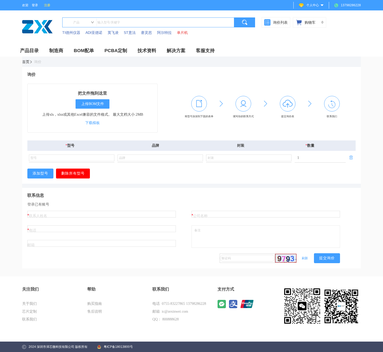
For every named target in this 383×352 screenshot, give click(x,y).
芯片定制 (29, 311)
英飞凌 (113, 32)
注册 (47, 5)
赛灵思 (146, 32)
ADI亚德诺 (93, 32)
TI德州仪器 (71, 32)
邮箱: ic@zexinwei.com (170, 311)
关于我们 (29, 304)
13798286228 (351, 5)
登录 (35, 5)
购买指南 (94, 304)
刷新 (305, 258)
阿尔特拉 (164, 32)
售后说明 (94, 311)
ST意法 (130, 32)
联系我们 (29, 319)
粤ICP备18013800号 (118, 347)
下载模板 (92, 123)
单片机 (182, 32)
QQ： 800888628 (165, 319)
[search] (244, 22)
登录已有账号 (38, 204)
